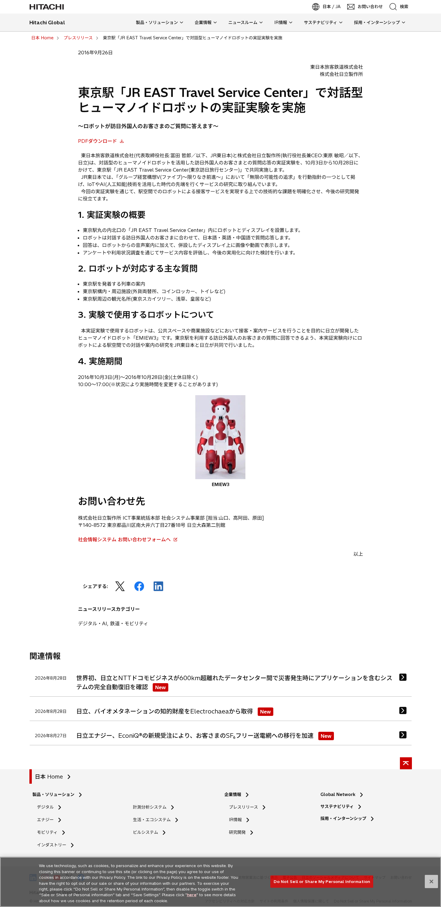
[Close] (431, 881)
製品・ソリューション (53, 794)
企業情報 (232, 794)
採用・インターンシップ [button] (377, 22)
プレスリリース (243, 807)
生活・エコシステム (152, 819)
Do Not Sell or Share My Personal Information (322, 881)
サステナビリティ (337, 806)
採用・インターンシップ (343, 818)
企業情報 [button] (203, 22)
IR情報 (235, 819)
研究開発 (239, 832)
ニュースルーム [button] (242, 22)
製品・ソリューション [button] (157, 22)
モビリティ (47, 832)
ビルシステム (145, 832)
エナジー (45, 819)
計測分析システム (149, 807)
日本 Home (49, 776)
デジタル (45, 807)
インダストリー (51, 845)
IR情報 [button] (280, 22)
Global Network (338, 794)
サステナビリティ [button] (320, 22)
